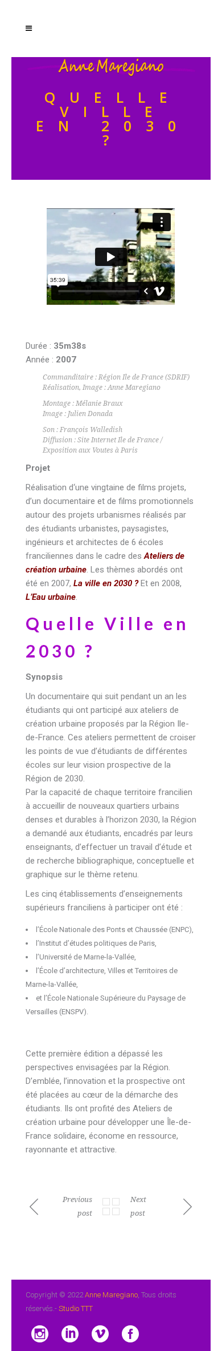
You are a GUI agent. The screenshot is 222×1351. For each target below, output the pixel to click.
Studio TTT (76, 1308)
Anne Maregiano (111, 1294)
